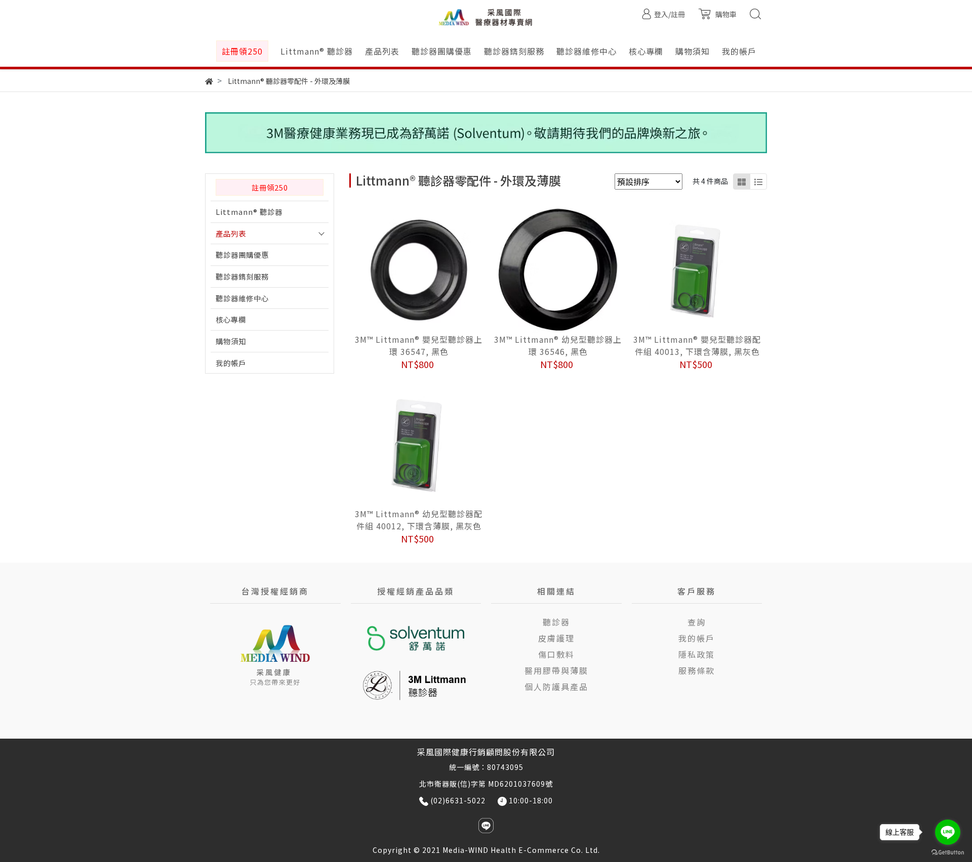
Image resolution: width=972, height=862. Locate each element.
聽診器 (556, 622)
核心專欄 (231, 319)
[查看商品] (404, 270)
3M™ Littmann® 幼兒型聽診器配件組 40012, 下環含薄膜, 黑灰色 (418, 520)
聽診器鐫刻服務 (242, 276)
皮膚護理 (556, 638)
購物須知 (231, 341)
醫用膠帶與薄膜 (556, 670)
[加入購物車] (432, 270)
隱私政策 (696, 654)
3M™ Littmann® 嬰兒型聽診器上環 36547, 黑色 (418, 345)
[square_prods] (741, 181)
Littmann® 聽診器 (249, 211)
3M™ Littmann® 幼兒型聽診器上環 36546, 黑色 (558, 345)
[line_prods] (758, 181)
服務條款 (696, 670)
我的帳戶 (231, 362)
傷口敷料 (556, 654)
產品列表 (231, 233)
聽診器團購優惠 (242, 254)
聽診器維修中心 (242, 298)
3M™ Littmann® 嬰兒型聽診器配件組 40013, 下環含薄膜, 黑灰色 (697, 345)
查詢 (696, 622)
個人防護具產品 (556, 686)
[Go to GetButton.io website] (948, 851)
